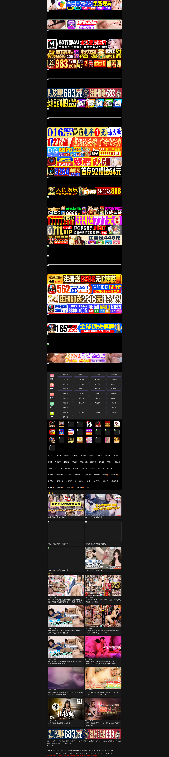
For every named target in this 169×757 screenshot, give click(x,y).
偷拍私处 (76, 468)
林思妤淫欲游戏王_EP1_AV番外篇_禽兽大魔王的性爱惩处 (102, 724)
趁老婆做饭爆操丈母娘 (56, 517)
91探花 (81, 389)
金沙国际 (69, 481)
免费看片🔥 (78, 475)
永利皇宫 (69, 475)
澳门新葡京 (110, 468)
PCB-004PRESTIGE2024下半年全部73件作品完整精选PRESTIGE (103, 601)
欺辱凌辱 (65, 389)
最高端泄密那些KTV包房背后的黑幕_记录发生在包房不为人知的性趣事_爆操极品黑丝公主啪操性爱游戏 (102, 663)
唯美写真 (97, 403)
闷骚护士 (114, 398)
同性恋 (114, 407)
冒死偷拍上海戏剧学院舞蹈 (95, 544)
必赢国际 (66, 462)
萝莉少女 (114, 375)
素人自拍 (114, 379)
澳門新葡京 (60, 475)
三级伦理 (65, 379)
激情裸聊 (97, 475)
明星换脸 (81, 398)
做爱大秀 (97, 481)
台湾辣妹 (65, 384)
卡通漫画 (65, 403)
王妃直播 (59, 468)
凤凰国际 (74, 462)
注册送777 (108, 455)
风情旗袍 (65, 398)
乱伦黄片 (67, 468)
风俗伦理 (114, 412)
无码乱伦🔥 (115, 475)
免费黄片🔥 (80, 487)
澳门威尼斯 (114, 481)
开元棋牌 (66, 455)
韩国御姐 (81, 384)
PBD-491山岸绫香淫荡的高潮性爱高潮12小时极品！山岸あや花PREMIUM (102, 631)
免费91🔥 (51, 487)
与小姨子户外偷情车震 (93, 517)
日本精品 (81, 379)
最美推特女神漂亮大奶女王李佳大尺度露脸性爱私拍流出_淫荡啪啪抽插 (66, 693)
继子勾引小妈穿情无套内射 (58, 544)
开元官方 (51, 481)
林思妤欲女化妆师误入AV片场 (59, 723)
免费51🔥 (105, 475)
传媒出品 (65, 407)
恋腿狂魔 (114, 393)
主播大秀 (51, 468)
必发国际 (101, 468)
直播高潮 (93, 462)
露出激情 (81, 403)
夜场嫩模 (93, 468)
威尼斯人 (51, 455)
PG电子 (91, 455)
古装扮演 (65, 393)
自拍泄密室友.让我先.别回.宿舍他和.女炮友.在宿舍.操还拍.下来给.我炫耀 (65, 631)
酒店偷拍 (117, 462)
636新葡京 (88, 475)
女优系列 (81, 393)
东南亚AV (114, 384)
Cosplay (97, 379)
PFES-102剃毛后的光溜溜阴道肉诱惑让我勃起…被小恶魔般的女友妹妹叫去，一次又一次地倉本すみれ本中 (66, 602)
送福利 (116, 455)
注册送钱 (99, 455)
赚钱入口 (89, 487)
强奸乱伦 (81, 375)
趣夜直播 (84, 468)
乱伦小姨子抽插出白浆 (93, 570)
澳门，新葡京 (79, 481)
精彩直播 (101, 462)
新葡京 (50, 462)
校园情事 (81, 412)
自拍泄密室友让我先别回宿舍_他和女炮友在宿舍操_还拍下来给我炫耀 (65, 662)
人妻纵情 (97, 412)
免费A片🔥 (60, 487)
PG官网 (59, 455)
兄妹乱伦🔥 (70, 487)
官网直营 (75, 455)
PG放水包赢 (84, 462)
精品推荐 (65, 375)
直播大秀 (105, 481)
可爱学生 (97, 393)
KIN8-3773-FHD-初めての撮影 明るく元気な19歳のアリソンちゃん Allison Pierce (102, 693)
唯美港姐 (97, 384)
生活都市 (65, 412)
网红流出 (97, 389)
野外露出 (114, 389)
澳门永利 (83, 455)
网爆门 (114, 403)
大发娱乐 (51, 475)
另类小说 (65, 417)
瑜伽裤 (98, 398)
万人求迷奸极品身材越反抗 (58, 570)
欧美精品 (97, 375)
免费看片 (88, 481)
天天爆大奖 (60, 481)
